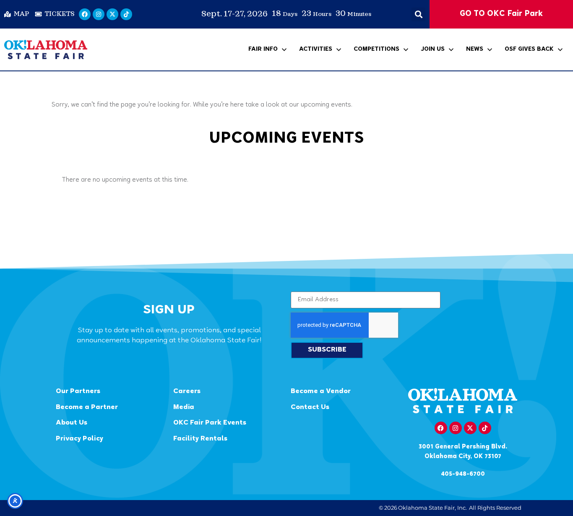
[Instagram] (98, 14)
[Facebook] (85, 14)
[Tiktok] (126, 14)
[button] (418, 14)
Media (183, 407)
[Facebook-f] (441, 428)
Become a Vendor (321, 391)
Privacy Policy (79, 439)
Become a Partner (87, 407)
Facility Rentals (200, 439)
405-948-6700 (463, 474)
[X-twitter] (112, 14)
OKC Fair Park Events (209, 423)
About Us (71, 423)
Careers (187, 391)
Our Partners (78, 391)
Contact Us (310, 407)
